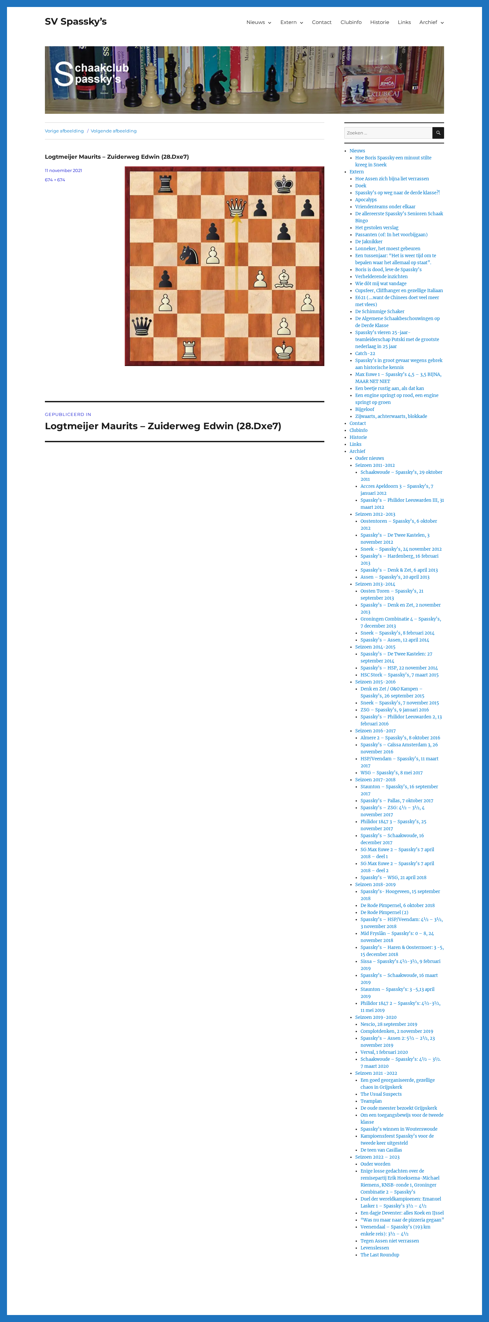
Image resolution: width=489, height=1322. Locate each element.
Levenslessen (375, 1248)
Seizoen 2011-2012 (375, 465)
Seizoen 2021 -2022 (376, 1073)
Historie (379, 22)
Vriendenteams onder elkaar (385, 207)
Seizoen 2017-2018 (375, 780)
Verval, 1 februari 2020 (384, 1052)
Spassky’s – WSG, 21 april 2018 (393, 877)
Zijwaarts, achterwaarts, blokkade (391, 416)
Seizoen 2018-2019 (375, 884)
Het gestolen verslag (377, 228)
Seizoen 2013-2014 (375, 584)
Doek (360, 186)
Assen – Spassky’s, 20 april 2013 (395, 577)
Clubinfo (351, 22)
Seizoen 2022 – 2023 (377, 1157)
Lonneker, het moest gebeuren (387, 249)
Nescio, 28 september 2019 (389, 1024)
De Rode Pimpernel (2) (384, 912)
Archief (428, 22)
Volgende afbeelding (114, 130)
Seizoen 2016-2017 (375, 731)
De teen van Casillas (381, 1150)
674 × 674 (55, 179)
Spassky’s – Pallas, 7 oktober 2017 (397, 801)
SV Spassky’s (76, 21)
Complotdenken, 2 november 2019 (397, 1031)
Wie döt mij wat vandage (381, 283)
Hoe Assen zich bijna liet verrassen (392, 179)
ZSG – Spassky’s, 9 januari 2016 (395, 710)
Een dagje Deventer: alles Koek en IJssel (402, 1213)
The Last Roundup (380, 1255)
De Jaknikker (369, 242)
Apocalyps (366, 200)
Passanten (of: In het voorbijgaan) (391, 235)
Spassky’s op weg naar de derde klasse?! (397, 193)
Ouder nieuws (369, 458)
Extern (288, 22)
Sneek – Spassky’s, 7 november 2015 (400, 703)
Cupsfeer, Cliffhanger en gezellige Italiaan (399, 290)
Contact (322, 22)
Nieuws (255, 22)
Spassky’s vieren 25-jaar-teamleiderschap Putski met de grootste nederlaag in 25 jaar (397, 339)
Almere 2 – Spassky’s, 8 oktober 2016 (400, 738)
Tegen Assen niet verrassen (390, 1241)
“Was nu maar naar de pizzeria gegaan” (402, 1220)
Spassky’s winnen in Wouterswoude (399, 1129)
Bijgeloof (364, 409)
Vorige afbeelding (64, 130)
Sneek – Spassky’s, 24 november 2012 (401, 549)
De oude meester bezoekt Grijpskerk (399, 1108)
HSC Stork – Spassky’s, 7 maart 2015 (400, 675)
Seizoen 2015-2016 (375, 682)
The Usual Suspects (381, 1094)
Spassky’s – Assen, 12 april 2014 (395, 640)
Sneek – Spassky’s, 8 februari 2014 (397, 633)
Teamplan (371, 1101)
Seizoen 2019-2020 (376, 1017)
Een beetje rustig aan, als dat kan (389, 388)
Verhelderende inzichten (381, 277)
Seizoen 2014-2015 (375, 647)
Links (404, 22)
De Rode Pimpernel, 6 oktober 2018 (398, 905)
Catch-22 (365, 353)
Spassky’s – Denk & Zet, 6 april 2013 (399, 570)
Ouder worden (376, 1164)
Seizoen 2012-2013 (375, 514)
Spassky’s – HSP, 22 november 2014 (399, 668)
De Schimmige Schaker (380, 311)
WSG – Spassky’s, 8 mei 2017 (392, 773)
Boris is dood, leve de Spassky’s (388, 270)
